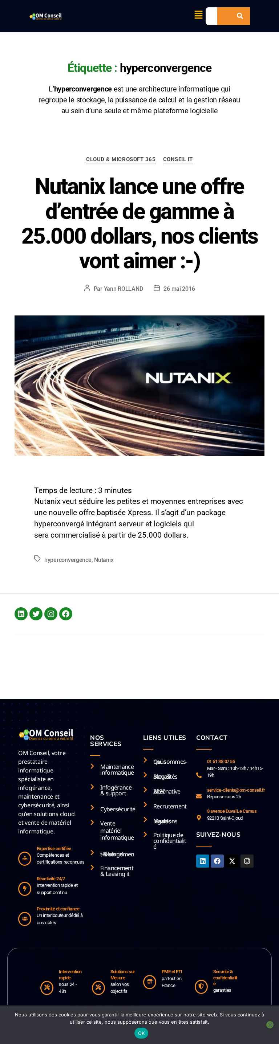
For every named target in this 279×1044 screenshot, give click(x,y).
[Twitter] (36, 613)
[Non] (270, 1024)
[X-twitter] (232, 861)
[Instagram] (50, 613)
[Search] (240, 16)
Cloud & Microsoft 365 (121, 159)
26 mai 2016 (179, 288)
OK (141, 1033)
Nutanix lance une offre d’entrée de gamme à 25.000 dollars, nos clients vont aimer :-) (139, 224)
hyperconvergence (68, 559)
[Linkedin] (202, 861)
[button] (198, 15)
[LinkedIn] (21, 613)
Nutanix (103, 559)
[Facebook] (65, 613)
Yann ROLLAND (123, 288)
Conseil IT (178, 159)
